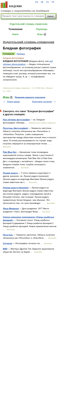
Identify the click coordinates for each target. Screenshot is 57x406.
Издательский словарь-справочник (28, 24)
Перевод (21, 54)
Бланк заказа (13, 101)
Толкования (15, 29)
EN (36, 2)
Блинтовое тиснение (42, 101)
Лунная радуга (10, 173)
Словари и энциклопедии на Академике (25, 10)
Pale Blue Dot (9, 152)
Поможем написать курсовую (30, 97)
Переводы (41, 29)
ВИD (5, 249)
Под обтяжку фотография (16, 119)
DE (42, 2)
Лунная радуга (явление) (15, 187)
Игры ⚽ (41, 34)
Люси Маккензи (11, 208)
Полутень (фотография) (15, 128)
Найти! (50, 16)
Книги (15, 34)
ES (47, 2)
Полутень (8, 235)
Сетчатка (7, 243)
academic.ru (11, 4)
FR (53, 2)
